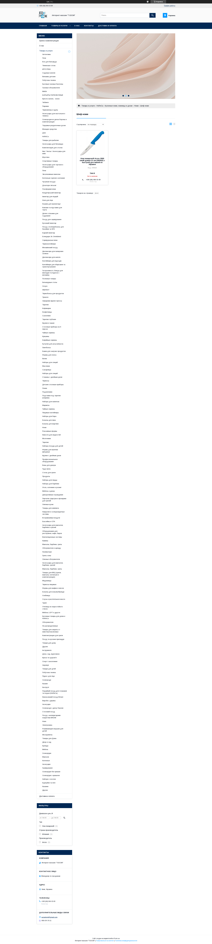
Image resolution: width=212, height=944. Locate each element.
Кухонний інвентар (49, 223)
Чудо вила (46, 469)
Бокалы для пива (49, 420)
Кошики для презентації (51, 204)
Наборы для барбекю (50, 484)
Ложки (44, 388)
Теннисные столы (48, 65)
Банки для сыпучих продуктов (54, 351)
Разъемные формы (49, 431)
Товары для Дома (49, 738)
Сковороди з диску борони (52, 708)
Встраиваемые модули (51, 518)
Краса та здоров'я (49, 658)
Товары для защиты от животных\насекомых (51, 631)
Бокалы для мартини (50, 424)
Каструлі (45, 687)
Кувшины (45, 336)
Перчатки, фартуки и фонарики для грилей (54, 500)
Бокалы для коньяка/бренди (53, 592)
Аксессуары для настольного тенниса (53, 115)
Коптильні (46, 760)
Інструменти (46, 650)
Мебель (45, 749)
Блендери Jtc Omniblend (51, 236)
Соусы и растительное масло (53, 599)
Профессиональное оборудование (50, 460)
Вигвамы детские (48, 76)
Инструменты (47, 735)
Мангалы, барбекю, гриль (52, 544)
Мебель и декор (48, 491)
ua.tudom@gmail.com (49, 917)
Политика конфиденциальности (126, 941)
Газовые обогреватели (51, 88)
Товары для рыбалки (50, 140)
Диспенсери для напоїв (51, 257)
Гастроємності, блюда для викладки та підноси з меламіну (52, 273)
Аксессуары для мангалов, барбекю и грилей (52, 526)
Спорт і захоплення (49, 661)
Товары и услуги (59, 26)
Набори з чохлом (49, 779)
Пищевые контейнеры (50, 413)
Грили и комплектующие (49, 41)
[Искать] (152, 15)
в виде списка (174, 124)
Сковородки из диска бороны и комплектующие (54, 121)
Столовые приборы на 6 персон (51, 328)
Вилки (44, 358)
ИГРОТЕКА (46, 69)
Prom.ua (117, 938)
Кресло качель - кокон (51, 99)
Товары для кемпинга (50, 508)
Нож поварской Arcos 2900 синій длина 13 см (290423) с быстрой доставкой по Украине (92, 161)
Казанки (45, 786)
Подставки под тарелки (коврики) (51, 397)
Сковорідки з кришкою (51, 775)
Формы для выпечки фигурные (50, 451)
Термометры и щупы (50, 110)
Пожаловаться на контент (105, 941)
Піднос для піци (48, 676)
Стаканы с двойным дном (52, 377)
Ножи (136, 106)
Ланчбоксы (46, 347)
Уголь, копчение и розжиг (51, 487)
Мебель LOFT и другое (51, 612)
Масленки (46, 366)
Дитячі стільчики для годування (50, 215)
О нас (77, 26)
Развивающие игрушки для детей (52, 730)
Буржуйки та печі (48, 783)
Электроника (47, 725)
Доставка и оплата (107, 26)
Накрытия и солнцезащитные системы (53, 513)
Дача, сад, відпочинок (51, 654)
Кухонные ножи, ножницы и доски (118, 106)
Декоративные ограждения (52, 495)
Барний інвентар (48, 233)
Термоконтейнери (49, 244)
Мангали (45, 757)
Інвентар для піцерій (50, 196)
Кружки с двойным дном (51, 455)
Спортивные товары (50, 161)
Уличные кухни (47, 504)
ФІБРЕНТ (45, 290)
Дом (44, 133)
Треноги (45, 297)
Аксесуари (46, 704)
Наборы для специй (50, 362)
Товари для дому (49, 643)
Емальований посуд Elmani (52, 697)
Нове (44, 721)
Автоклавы (46, 54)
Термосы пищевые (49, 584)
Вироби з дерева (48, 701)
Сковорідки (46, 753)
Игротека (45, 157)
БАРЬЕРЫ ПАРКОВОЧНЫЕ (52, 95)
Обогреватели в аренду (51, 548)
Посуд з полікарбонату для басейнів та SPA (53, 228)
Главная (43, 26)
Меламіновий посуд (50, 247)
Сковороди (46, 680)
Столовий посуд (48, 712)
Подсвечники (47, 392)
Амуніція (45, 665)
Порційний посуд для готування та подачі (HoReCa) (54, 692)
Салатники (46, 316)
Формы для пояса (49, 355)
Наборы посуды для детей (52, 446)
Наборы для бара (49, 416)
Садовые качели (48, 73)
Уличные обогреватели (51, 559)
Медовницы (46, 581)
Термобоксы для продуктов (53, 293)
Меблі (44, 91)
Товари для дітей (49, 669)
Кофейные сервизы (49, 340)
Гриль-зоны (46, 555)
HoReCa (100, 106)
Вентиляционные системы (52, 537)
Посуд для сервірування (51, 219)
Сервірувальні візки (49, 240)
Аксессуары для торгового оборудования (52, 166)
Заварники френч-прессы (52, 301)
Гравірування (47, 768)
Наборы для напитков (50, 402)
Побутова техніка (49, 80)
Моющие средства (49, 129)
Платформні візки (49, 189)
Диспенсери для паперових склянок (52, 252)
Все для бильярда (49, 62)
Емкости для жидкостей (51, 435)
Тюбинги (45, 102)
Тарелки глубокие (49, 319)
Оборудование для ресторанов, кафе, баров (52, 532)
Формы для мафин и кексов (53, 588)
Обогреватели (47, 622)
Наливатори (47, 552)
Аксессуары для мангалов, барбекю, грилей (52, 564)
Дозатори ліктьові (49, 185)
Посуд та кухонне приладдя (53, 639)
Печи (44, 58)
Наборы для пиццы (49, 480)
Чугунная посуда (48, 182)
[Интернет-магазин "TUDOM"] (43, 19)
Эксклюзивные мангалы (51, 174)
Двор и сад (46, 742)
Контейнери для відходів (51, 261)
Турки (44, 603)
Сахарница (46, 370)
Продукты (46, 476)
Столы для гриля (49, 472)
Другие (45, 647)
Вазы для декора (49, 465)
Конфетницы (47, 312)
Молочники (46, 438)
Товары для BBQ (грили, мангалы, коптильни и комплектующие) (51, 575)
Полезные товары (49, 279)
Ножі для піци (47, 200)
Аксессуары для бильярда (52, 144)
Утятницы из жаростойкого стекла (52, 608)
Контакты (89, 26)
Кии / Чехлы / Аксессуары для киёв (53, 152)
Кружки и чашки (48, 323)
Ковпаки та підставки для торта (52, 209)
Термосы (45, 381)
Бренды (45, 746)
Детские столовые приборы (53, 384)
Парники (45, 106)
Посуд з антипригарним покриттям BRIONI (51, 716)
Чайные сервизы (48, 333)
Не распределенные (50, 626)
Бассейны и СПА (48, 521)
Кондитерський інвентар (51, 193)
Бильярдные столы (49, 282)
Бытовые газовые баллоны (52, 84)
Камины (45, 541)
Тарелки (45, 305)
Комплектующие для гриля (52, 635)
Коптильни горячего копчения (53, 178)
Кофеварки (46, 308)
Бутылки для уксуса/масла (52, 344)
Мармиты (45, 405)
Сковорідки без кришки (51, 772)
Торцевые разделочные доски (54, 125)
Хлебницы (46, 595)
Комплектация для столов (52, 148)
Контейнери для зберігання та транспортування (53, 266)
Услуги (44, 286)
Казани (45, 684)
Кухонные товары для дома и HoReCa (53, 617)
